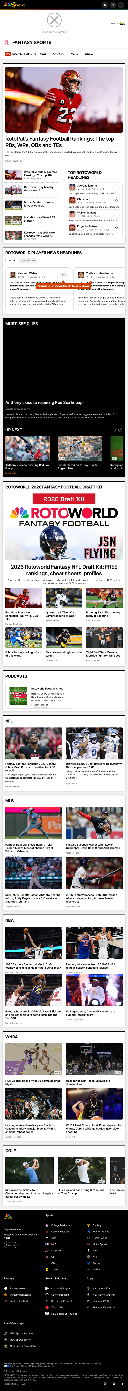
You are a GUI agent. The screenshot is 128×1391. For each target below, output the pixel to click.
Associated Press (13, 1137)
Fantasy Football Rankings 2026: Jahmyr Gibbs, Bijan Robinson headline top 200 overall (30, 767)
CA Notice (32, 1366)
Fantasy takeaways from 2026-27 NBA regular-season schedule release (90, 966)
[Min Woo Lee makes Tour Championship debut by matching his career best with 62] (29, 1170)
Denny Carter (52, 660)
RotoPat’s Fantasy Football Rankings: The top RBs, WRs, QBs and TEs (59, 141)
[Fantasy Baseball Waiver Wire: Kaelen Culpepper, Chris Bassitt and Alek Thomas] (94, 823)
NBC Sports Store (54, 1364)
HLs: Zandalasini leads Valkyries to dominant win (88, 1082)
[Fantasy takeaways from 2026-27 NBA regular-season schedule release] (94, 943)
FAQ (43, 1364)
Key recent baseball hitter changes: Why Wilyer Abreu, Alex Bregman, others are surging (40, 234)
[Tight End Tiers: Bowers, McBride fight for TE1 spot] (104, 637)
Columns (88, 54)
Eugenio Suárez (87, 226)
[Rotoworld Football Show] (18, 696)
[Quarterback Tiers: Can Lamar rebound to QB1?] (64, 598)
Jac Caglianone (87, 185)
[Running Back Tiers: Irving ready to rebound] (104, 598)
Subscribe (10, 1245)
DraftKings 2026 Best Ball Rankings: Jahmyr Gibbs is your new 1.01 (94, 765)
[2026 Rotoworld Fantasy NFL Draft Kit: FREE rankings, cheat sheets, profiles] (64, 526)
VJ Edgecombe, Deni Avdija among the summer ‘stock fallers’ (90, 1013)
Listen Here (39, 704)
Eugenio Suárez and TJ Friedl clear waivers (91, 233)
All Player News (28, 260)
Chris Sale (83, 199)
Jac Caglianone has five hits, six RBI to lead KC (92, 193)
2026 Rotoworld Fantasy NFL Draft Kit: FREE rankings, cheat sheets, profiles (64, 570)
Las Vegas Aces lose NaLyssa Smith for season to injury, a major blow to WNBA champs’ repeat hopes (30, 1129)
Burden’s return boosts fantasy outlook (38, 204)
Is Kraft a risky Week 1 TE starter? (39, 219)
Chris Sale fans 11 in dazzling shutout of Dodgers (94, 207)
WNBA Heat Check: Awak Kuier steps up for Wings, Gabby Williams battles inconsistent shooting (94, 1129)
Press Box (68, 1364)
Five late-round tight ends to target (64, 654)
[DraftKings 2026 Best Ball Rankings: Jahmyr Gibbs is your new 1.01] (94, 743)
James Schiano (12, 856)
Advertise (8, 1364)
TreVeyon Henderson (99, 273)
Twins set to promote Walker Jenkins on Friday (93, 220)
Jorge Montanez (12, 906)
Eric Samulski (30, 238)
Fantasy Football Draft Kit (21, 54)
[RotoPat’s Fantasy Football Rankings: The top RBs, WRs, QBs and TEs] (64, 100)
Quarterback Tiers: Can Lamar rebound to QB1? (61, 614)
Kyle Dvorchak (53, 620)
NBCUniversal (22, 1371)
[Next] (120, 430)
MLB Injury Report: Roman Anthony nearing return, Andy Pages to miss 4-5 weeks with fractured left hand (32, 898)
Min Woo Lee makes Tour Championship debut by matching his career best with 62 (29, 1193)
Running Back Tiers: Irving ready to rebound (103, 614)
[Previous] (115, 430)
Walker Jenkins (86, 212)
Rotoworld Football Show (47, 688)
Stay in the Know (12, 1229)
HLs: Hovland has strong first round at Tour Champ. (81, 1191)
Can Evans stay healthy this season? (38, 188)
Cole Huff (70, 1137)
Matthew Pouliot (73, 853)
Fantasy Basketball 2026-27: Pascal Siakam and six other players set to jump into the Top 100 (33, 1015)
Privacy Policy (93, 1364)
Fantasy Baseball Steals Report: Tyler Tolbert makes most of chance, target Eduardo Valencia (29, 848)
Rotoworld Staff (12, 786)
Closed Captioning (31, 1364)
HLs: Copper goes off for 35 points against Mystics (32, 1082)
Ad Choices (80, 1364)
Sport (43, 54)
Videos (74, 54)
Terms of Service (46, 1366)
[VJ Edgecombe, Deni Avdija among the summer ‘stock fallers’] (94, 990)
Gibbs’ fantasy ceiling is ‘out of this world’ (23, 654)
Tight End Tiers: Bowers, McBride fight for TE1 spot (103, 654)
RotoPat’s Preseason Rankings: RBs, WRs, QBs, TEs (22, 616)
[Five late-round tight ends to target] (64, 637)
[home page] (15, 5)
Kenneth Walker (28, 273)
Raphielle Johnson (13, 972)
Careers (17, 1364)
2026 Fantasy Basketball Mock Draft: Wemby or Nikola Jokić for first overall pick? (33, 966)
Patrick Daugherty (13, 161)
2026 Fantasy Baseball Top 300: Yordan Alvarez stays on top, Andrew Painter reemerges (91, 898)
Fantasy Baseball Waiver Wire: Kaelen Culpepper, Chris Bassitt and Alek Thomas (93, 846)
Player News (58, 54)
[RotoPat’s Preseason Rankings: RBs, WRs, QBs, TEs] (23, 598)
